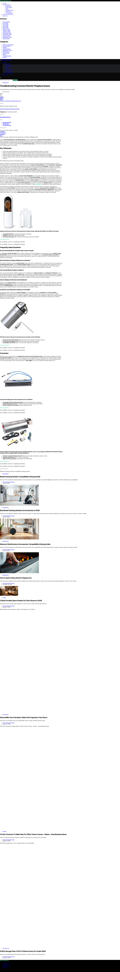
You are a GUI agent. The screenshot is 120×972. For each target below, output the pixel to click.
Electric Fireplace (7, 122)
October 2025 (6, 35)
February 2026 (6, 30)
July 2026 (5, 23)
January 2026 (6, 31)
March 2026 (6, 29)
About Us (5, 15)
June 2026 (5, 24)
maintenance (6, 123)
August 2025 (6, 38)
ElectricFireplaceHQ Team (5, 117)
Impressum (5, 964)
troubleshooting (7, 125)
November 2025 (7, 34)
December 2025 (7, 33)
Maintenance (8, 6)
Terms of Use (6, 963)
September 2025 (7, 37)
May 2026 (5, 26)
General (5, 47)
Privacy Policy (6, 966)
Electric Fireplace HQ (5, 0)
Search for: (2, 78)
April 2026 (5, 27)
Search (15, 80)
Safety (7, 8)
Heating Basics (7, 4)
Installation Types (9, 10)
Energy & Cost (9, 7)
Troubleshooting (9, 13)
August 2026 (6, 22)
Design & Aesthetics (8, 14)
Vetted (4, 3)
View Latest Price (4, 239)
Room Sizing (8, 11)
